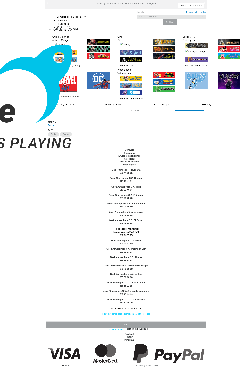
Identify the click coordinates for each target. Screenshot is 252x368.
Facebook (129, 334)
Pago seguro (129, 164)
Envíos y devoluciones (129, 156)
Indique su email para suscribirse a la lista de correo (126, 314)
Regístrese (129, 153)
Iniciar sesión (200, 12)
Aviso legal (129, 159)
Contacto (129, 150)
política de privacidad (137, 329)
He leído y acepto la (117, 329)
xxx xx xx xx (126, 223)
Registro (189, 12)
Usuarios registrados (191, 6)
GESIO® (65, 365)
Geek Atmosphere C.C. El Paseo (126, 220)
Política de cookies (129, 162)
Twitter (129, 337)
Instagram (129, 340)
